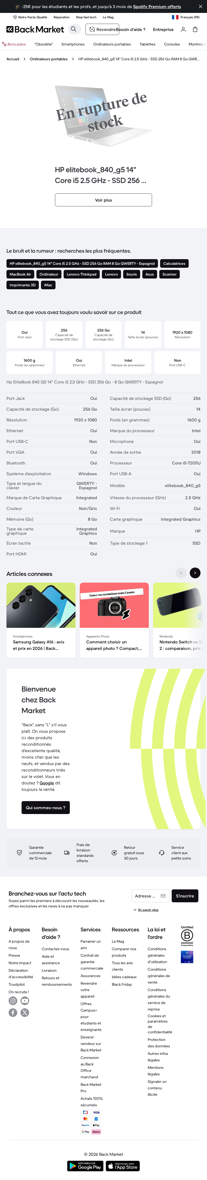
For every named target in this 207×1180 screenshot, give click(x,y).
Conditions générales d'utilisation (157, 955)
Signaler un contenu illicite (157, 1088)
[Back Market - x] (24, 1012)
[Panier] (195, 29)
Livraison (49, 970)
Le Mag (118, 941)
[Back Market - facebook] (13, 1012)
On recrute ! (19, 991)
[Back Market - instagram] (13, 1000)
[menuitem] (73, 44)
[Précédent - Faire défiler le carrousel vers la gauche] (181, 573)
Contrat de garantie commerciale (92, 962)
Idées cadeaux (124, 976)
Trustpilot (17, 984)
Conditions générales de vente (159, 976)
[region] (103, 621)
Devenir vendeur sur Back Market (91, 1043)
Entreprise (163, 29)
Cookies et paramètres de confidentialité (160, 1023)
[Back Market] (35, 29)
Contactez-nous (55, 948)
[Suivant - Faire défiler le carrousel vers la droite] (195, 573)
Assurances (91, 975)
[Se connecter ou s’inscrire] (183, 29)
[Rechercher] (73, 29)
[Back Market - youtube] (24, 1000)
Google (47, 783)
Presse (14, 955)
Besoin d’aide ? (131, 29)
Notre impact (20, 962)
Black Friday (122, 984)
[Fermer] (200, 6)
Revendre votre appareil (89, 990)
